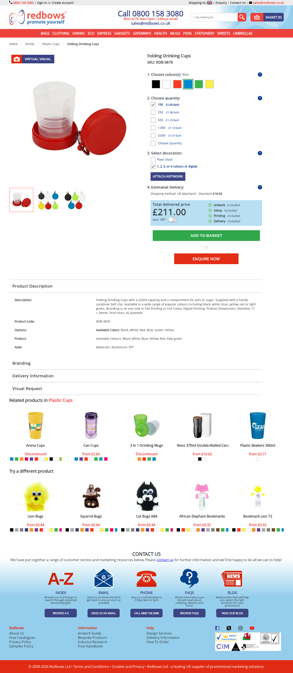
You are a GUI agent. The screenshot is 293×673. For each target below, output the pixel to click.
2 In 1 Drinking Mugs (146, 445)
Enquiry (221, 3)
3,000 (170, 135)
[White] (166, 84)
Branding (21, 363)
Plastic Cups (61, 400)
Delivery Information (33, 375)
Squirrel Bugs (91, 516)
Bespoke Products (92, 637)
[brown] (218, 530)
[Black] (156, 84)
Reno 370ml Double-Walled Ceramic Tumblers (202, 445)
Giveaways (142, 33)
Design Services (159, 633)
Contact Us (238, 3)
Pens (187, 33)
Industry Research (92, 642)
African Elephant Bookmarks (202, 516)
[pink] (26, 459)
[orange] (21, 459)
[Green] (199, 84)
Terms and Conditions (91, 666)
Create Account (63, 3)
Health (160, 33)
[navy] (26, 530)
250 (168, 112)
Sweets (223, 33)
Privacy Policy (20, 642)
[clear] (56, 459)
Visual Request (27, 388)
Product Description (32, 286)
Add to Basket (206, 235)
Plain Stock (164, 159)
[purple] (31, 459)
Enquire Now (206, 258)
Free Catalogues (22, 637)
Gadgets (122, 33)
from (91, 454)
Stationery (204, 33)
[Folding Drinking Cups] (76, 120)
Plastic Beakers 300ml (257, 445)
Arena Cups (35, 445)
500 (168, 120)
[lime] (61, 459)
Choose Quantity (170, 143)
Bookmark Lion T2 (257, 516)
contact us (165, 559)
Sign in (42, 3)
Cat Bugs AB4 (146, 516)
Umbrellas (242, 33)
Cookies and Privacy (128, 666)
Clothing (61, 33)
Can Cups (91, 445)
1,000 (170, 128)
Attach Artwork (168, 176)
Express (104, 33)
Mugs (175, 33)
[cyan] (101, 459)
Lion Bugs (35, 516)
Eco (91, 33)
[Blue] (188, 84)
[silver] (16, 530)
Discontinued (35, 454)
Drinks (78, 33)
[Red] (177, 84)
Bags (45, 33)
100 (168, 104)
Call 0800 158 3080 (150, 13)
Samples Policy (21, 646)
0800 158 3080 (23, 3)
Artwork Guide (89, 633)
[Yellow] (209, 84)
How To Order (157, 642)
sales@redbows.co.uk (268, 3)
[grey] (21, 530)
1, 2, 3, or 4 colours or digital (177, 166)
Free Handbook (90, 646)
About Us (16, 633)
